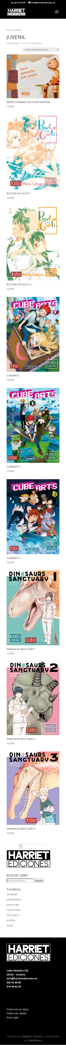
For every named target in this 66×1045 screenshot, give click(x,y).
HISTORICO (13, 915)
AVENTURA (13, 904)
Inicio (9, 30)
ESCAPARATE (14, 899)
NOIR (10, 925)
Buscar (39, 880)
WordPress (35, 1040)
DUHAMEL (12, 894)
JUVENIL (11, 920)
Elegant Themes (32, 1036)
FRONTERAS (13, 909)
